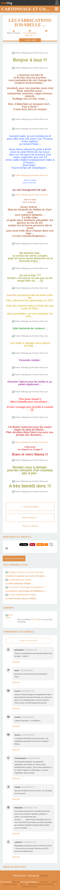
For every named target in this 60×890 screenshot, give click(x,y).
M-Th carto (36, 619)
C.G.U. (22, 884)
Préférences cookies (29, 887)
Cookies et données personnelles (41, 884)
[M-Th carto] (10, 619)
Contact (54, 882)
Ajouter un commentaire (29, 641)
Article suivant (28, 517)
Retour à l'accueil (30, 526)
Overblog (44, 875)
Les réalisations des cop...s (30, 34)
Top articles (44, 882)
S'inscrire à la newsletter (14, 558)
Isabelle (11, 295)
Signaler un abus (10, 884)
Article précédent (31, 506)
